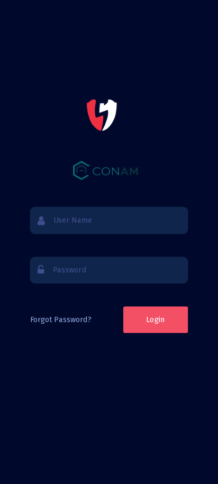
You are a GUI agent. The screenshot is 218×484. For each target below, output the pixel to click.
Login (155, 319)
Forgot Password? (61, 319)
